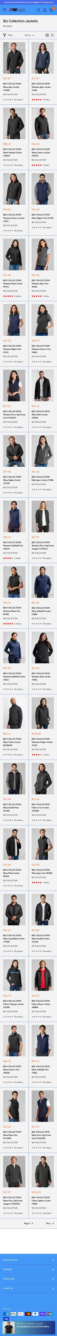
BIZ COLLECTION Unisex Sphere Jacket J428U (41, 1200)
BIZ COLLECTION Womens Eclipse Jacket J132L (42, 742)
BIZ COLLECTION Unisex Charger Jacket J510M (13, 1004)
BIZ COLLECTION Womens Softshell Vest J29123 (13, 545)
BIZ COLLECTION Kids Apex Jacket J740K (43, 478)
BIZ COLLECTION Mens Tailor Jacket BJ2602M (12, 742)
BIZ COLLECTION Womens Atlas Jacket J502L (41, 676)
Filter (10, 35)
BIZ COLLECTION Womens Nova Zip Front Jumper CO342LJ (43, 545)
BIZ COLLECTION (10, 94)
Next (48, 1223)
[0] (51, 10)
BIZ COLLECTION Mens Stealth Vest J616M (12, 807)
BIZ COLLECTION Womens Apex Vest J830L (41, 283)
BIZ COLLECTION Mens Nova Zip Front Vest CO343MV (41, 1135)
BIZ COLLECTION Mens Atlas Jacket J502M (41, 414)
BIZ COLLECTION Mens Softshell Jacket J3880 (41, 611)
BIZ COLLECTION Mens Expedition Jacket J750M (14, 938)
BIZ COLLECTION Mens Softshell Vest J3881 (41, 1069)
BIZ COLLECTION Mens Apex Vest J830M (42, 871)
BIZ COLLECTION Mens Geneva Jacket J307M (41, 152)
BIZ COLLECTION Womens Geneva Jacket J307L (13, 218)
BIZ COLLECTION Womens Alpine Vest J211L (12, 349)
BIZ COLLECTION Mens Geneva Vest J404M (12, 1069)
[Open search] (38, 10)
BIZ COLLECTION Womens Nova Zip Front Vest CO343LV (14, 414)
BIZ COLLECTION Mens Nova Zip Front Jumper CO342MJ (12, 1200)
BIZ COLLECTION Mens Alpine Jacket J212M (12, 480)
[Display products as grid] (47, 35)
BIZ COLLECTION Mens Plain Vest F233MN (12, 1135)
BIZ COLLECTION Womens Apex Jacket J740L (41, 87)
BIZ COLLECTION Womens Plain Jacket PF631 (12, 283)
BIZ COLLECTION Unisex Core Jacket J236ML (41, 807)
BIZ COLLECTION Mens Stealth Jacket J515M (41, 938)
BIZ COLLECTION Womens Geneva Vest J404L (41, 349)
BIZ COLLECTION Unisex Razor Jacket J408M (41, 1004)
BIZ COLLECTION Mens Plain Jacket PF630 (12, 873)
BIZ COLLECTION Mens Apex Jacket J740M (12, 87)
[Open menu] (4, 9)
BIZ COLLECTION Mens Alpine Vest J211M (42, 216)
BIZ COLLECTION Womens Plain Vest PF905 (12, 611)
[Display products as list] (52, 35)
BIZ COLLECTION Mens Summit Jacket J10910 (12, 152)
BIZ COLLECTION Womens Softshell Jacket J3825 (14, 676)
